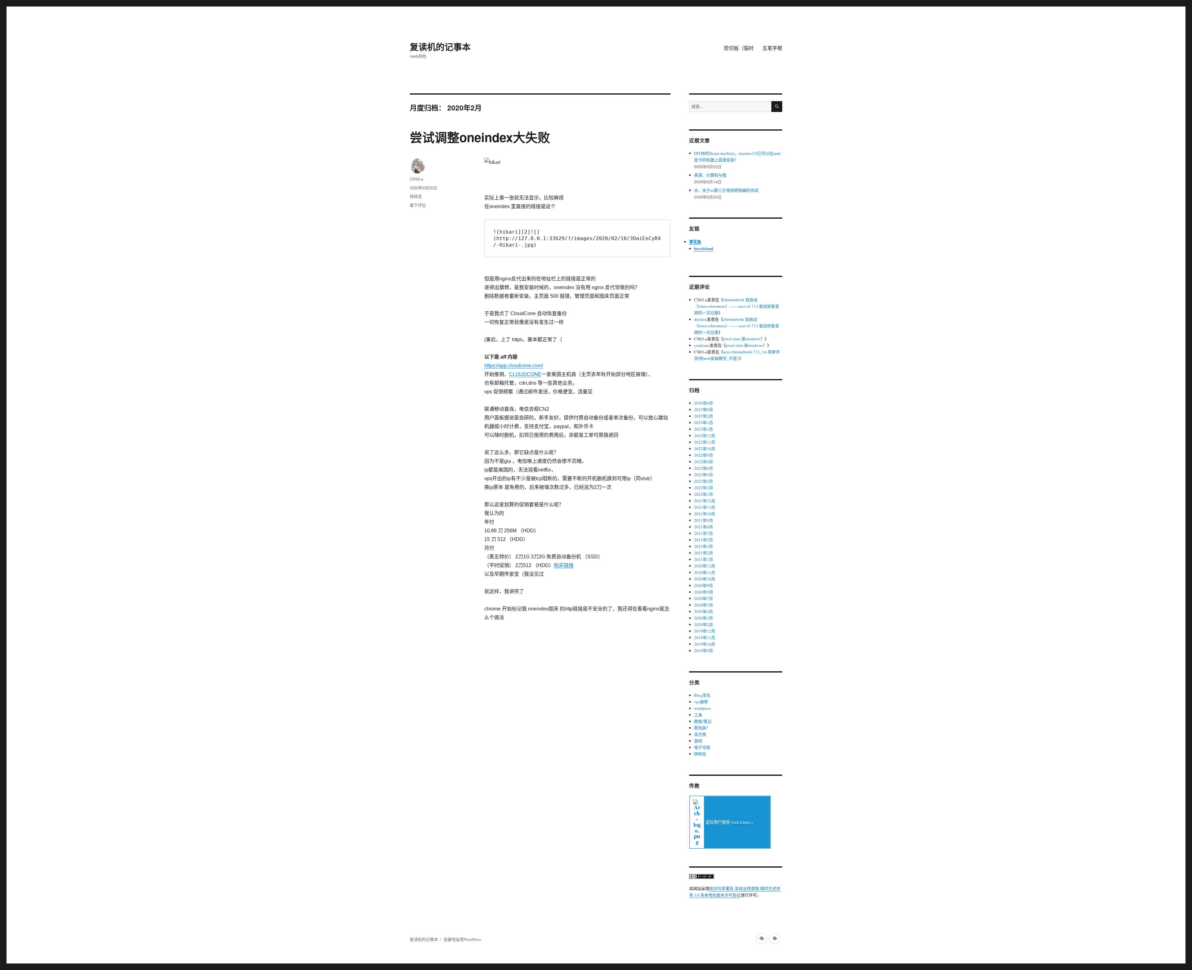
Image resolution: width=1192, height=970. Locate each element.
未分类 (700, 734)
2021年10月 (704, 513)
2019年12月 (704, 631)
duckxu (700, 319)
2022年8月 (703, 461)
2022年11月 (704, 442)
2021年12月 (704, 500)
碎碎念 (416, 196)
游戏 (698, 741)
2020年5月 (703, 605)
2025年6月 (703, 409)
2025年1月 (703, 422)
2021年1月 (703, 559)
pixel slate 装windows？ (744, 339)
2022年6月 (703, 468)
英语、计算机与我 (710, 175)
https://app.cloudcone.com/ (513, 365)
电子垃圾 (702, 747)
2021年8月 (703, 527)
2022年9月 (703, 455)
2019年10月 (704, 644)
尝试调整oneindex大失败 (480, 137)
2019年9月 (703, 650)
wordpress (702, 708)
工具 (698, 714)
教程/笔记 (702, 721)
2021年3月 (703, 546)
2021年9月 (703, 520)
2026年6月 (703, 403)
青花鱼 (695, 241)
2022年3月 (703, 487)
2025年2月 (703, 416)
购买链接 (564, 565)
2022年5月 (703, 474)
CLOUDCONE (525, 374)
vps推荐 (701, 701)
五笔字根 (772, 47)
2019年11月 (704, 637)
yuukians (702, 345)
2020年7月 (703, 598)
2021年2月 (703, 553)
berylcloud (703, 248)
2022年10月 (704, 448)
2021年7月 (703, 533)
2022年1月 (703, 494)
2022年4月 (703, 481)
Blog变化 (702, 695)
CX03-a (416, 179)
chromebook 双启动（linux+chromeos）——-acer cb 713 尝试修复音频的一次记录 (736, 306)
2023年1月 (703, 429)
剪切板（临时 (739, 47)
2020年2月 (703, 624)
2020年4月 (703, 611)
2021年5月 (703, 540)
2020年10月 (704, 579)
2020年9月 (703, 585)
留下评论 (418, 205)
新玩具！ (702, 728)
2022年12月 (704, 435)
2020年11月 (704, 572)
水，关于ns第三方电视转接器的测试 (726, 190)
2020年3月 (703, 618)
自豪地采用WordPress (462, 939)
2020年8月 (703, 592)
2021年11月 (704, 507)
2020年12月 (704, 566)
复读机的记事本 (440, 46)
